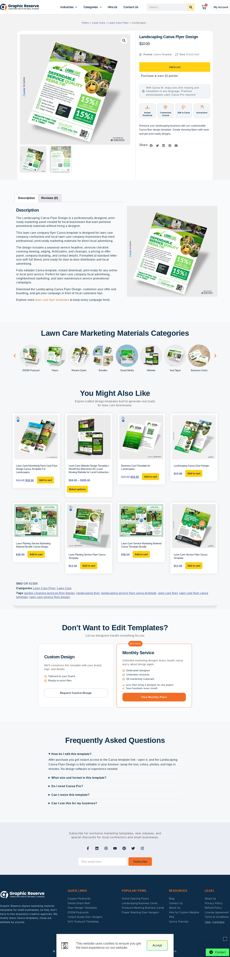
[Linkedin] (96, 848)
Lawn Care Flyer (119, 22)
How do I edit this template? (71, 753)
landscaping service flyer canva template (129, 593)
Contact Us (130, 7)
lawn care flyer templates (52, 299)
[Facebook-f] (87, 848)
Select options (77, 489)
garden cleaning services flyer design (49, 593)
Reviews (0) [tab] (49, 198)
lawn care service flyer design (49, 597)
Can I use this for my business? (74, 803)
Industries (66, 7)
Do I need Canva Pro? (67, 786)
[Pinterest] (124, 848)
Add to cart (174, 67)
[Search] (190, 7)
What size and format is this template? (78, 777)
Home (85, 22)
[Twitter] (133, 848)
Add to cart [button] (45, 480)
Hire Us (112, 7)
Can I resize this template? (70, 794)
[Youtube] (115, 848)
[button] (124, 40)
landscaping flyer (88, 593)
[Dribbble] (106, 848)
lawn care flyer (168, 593)
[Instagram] (142, 848)
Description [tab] (26, 198)
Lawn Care (98, 22)
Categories (91, 7)
